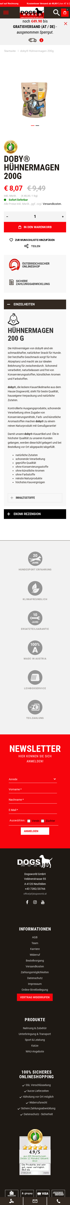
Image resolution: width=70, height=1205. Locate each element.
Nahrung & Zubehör (35, 1028)
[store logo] (32, 12)
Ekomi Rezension (27, 514)
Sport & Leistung (35, 1039)
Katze (34, 1045)
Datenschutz (35, 978)
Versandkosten (35, 966)
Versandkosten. (52, 203)
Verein (35, 820)
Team (35, 943)
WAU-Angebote (35, 1051)
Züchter (50, 820)
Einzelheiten (24, 304)
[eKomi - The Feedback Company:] (11, 152)
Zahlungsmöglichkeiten (35, 972)
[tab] (35, 304)
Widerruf (35, 954)
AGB (35, 937)
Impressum (35, 983)
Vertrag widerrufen (35, 997)
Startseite (10, 50)
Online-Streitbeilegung (35, 989)
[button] (32, 126)
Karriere (35, 948)
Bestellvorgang (35, 960)
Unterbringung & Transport (35, 1034)
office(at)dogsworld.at (35, 893)
